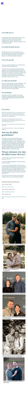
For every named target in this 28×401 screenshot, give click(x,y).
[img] (14, 13)
